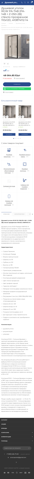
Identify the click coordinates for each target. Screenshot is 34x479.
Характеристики (19, 214)
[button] (14, 138)
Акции (3, 424)
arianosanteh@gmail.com (18, 457)
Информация (6, 436)
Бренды (4, 428)
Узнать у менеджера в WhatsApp (15, 88)
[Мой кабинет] (28, 2)
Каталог (4, 420)
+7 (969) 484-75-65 (12, 454)
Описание (6, 214)
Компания (5, 432)
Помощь (4, 441)
